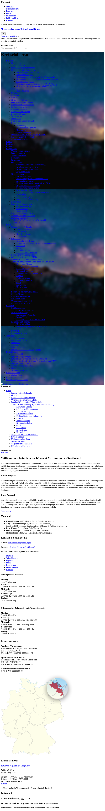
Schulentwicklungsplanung (27, 266)
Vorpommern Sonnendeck (21, 301)
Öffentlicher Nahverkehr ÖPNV (24, 257)
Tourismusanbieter (18, 338)
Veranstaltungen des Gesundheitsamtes (32, 178)
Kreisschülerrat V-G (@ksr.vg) (22, 547)
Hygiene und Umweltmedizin (28, 185)
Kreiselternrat (21, 287)
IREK (18, 329)
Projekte (19, 276)
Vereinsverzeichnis (24, 132)
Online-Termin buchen (20, 151)
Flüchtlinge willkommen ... (22, 303)
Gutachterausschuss (24, 206)
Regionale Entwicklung (20, 322)
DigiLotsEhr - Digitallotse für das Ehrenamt (29, 359)
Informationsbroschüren (20, 139)
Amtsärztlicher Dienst (25, 181)
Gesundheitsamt (17, 174)
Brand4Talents (22, 317)
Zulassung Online (18, 114)
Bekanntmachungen (24, 75)
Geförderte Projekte (19, 100)
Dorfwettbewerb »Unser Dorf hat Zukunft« (28, 135)
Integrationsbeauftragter (20, 112)
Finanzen (15, 95)
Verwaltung (21, 195)
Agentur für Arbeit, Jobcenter (23, 215)
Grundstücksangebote (25, 81)
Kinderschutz (21, 236)
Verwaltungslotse (18, 65)
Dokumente (16, 160)
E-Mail (4, 784)
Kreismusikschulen (24, 280)
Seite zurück (6, 511)
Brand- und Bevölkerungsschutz (29, 169)
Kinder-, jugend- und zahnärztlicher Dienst (33, 183)
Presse (8, 13)
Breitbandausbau (18, 308)
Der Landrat (16, 63)
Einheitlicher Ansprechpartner (23, 255)
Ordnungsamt (16, 162)
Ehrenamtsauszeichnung (26, 128)
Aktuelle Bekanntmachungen (28, 72)
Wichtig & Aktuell (23, 176)
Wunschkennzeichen (19, 116)
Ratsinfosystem (22, 91)
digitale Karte (16, 375)
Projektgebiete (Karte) (25, 310)
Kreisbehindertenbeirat (20, 107)
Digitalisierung (12, 352)
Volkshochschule (23, 278)
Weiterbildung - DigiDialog (22, 366)
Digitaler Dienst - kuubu (21, 363)
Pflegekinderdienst (23, 229)
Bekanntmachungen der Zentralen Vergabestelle (35, 77)
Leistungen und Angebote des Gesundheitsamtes (36, 243)
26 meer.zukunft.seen (19, 370)
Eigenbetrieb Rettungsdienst (22, 213)
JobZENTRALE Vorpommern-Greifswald (28, 220)
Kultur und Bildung (24, 264)
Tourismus (10, 336)
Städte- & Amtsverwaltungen (23, 68)
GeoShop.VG (22, 211)
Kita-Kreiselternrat (23, 234)
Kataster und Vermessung (21, 204)
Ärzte (18, 248)
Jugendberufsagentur (19, 218)
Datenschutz (11, 16)
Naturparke (15, 343)
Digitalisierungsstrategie (21, 356)
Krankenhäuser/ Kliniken (26, 252)
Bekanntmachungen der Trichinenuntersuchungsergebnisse (40, 79)
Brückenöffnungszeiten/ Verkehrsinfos (26, 259)
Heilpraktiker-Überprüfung (27, 199)
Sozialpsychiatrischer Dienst (27, 188)
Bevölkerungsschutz (14, 377)
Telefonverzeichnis (19, 155)
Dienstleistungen (18, 153)
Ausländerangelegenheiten (27, 167)
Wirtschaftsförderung (19, 312)
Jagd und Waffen (23, 172)
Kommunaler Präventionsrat (22, 105)
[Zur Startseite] (14, 384)
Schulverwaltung (23, 269)
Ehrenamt (15, 123)
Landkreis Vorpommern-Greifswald (15, 766)
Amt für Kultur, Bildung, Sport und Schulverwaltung (32, 262)
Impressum (10, 11)
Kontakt (9, 20)
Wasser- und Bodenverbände (23, 121)
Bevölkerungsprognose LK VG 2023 (31, 326)
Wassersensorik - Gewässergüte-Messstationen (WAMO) (34, 361)
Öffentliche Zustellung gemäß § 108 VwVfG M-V (36, 84)
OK (3, 34)
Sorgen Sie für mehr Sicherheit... (24, 292)
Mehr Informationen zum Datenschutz (16, 43)
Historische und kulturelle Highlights (26, 349)
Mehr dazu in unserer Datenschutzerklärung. (20, 29)
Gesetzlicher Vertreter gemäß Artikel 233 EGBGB (36, 86)
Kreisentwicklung (23, 324)
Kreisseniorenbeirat (19, 109)
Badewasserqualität (19, 340)
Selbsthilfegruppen (24, 250)
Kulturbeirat (21, 285)
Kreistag (14, 88)
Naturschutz (16, 118)
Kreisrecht (15, 93)
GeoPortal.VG (22, 209)
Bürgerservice (11, 148)
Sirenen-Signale (17, 294)
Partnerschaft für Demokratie (23, 137)
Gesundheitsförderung (25, 241)
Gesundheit (15, 239)
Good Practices (17, 368)
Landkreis (10, 61)
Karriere (9, 146)
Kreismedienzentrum (24, 271)
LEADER (15, 331)
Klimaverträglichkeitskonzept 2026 (30, 319)
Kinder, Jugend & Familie (21, 227)
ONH (18, 282)
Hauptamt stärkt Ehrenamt (27, 130)
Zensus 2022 (16, 222)
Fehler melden (12, 18)
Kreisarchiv (16, 202)
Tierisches (15, 345)
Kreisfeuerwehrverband (20, 296)
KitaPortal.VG (22, 232)
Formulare (15, 158)
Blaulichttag (21, 125)
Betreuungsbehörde (24, 190)
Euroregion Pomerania (20, 333)
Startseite (9, 6)
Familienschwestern (24, 197)
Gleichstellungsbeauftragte (22, 102)
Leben (8, 225)
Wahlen (14, 98)
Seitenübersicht (12, 9)
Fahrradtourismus (18, 347)
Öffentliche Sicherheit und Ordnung (30, 165)
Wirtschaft (10, 306)
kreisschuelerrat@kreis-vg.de (19, 543)
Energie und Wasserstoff (26, 315)
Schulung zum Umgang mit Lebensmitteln (33, 192)
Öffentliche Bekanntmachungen (24, 70)
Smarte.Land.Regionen (20, 354)
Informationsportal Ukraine (17, 379)
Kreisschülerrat (22, 289)
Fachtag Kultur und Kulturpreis (29, 273)
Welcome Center (18, 299)
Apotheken (20, 245)
